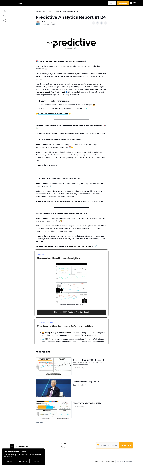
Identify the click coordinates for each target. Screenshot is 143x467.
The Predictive (40, 11)
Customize (23, 461)
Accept (9, 461)
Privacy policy (16, 454)
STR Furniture (50, 339)
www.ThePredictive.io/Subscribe (53, 114)
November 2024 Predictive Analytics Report (71, 312)
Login (112, 3)
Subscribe (123, 3)
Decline (36, 461)
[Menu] (131, 2)
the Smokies (69, 333)
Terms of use (29, 454)
